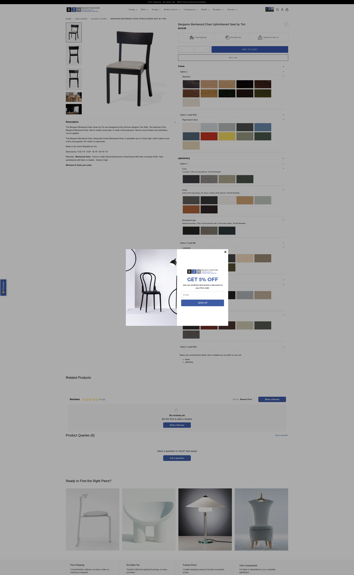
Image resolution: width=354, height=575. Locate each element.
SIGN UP (202, 303)
